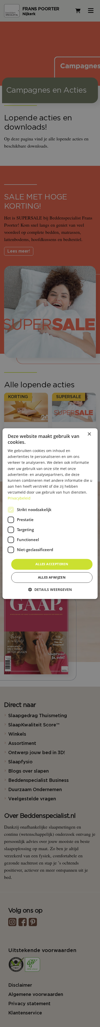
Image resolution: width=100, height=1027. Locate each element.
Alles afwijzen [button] (52, 577)
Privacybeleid (19, 498)
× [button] (89, 434)
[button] (50, 589)
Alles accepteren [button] (51, 564)
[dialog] (50, 513)
